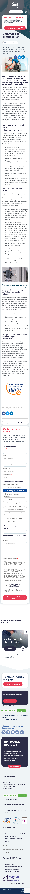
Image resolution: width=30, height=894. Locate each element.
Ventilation (10, 499)
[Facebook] (4, 732)
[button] (5, 12)
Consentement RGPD (10, 559)
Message (5, 541)
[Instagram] (8, 732)
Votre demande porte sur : (11, 484)
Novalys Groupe (21, 883)
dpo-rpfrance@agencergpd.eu (13, 586)
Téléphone (6, 468)
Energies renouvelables (14, 487)
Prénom (5, 455)
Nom (4, 449)
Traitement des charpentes (16, 506)
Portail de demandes (15, 584)
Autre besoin (11, 522)
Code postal (7, 475)
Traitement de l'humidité (15, 510)
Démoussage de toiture (14, 518)
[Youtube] (17, 732)
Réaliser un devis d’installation (14, 286)
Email (4, 462)
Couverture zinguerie (13, 503)
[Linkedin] (13, 732)
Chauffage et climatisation (15, 491)
